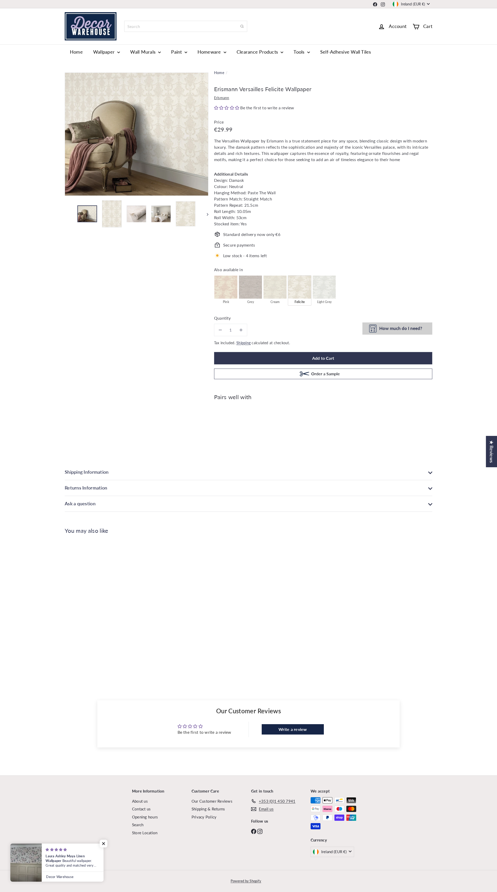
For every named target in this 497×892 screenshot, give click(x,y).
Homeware (210, 52)
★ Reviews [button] (491, 451)
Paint (177, 52)
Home (76, 52)
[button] (227, 107)
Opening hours (145, 817)
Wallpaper (104, 52)
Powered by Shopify (246, 881)
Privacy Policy (204, 817)
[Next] (205, 214)
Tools (300, 52)
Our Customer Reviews (212, 801)
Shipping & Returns (208, 809)
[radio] (226, 290)
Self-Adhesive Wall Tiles (345, 52)
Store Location (144, 832)
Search (137, 824)
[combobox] (185, 26)
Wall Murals (143, 52)
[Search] (242, 26)
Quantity (222, 317)
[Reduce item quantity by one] (220, 330)
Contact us (141, 809)
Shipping (243, 343)
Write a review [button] (293, 729)
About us (140, 801)
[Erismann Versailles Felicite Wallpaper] (323, 422)
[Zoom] (136, 134)
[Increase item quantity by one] (241, 330)
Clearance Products (258, 52)
